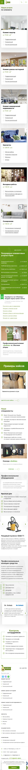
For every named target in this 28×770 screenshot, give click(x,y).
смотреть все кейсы (7, 400)
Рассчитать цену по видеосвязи (11, 306)
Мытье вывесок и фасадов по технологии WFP (13, 733)
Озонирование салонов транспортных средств (14, 742)
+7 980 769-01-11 (16, 755)
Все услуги (18, 250)
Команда (11, 469)
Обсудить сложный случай (10, 308)
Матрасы (7, 157)
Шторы (7, 159)
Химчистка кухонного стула (10, 391)
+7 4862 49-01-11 (7, 755)
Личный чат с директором (10, 318)
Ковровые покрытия (11, 154)
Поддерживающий (10, 39)
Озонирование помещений (13, 228)
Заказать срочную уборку (10, 315)
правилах (19, 764)
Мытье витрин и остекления (13, 191)
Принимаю (14, 767)
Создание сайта (5, 758)
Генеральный (9, 42)
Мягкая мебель (9, 152)
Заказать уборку (7, 311)
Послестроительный (11, 44)
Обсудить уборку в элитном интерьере (13, 313)
